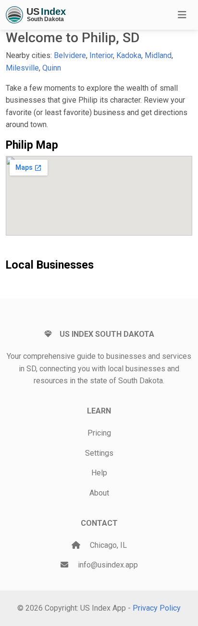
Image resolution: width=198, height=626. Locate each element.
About (99, 492)
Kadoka (128, 55)
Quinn (51, 67)
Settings (99, 453)
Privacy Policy (157, 608)
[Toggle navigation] (182, 15)
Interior (101, 55)
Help (99, 472)
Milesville (22, 67)
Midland (158, 55)
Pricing (99, 432)
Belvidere (70, 55)
